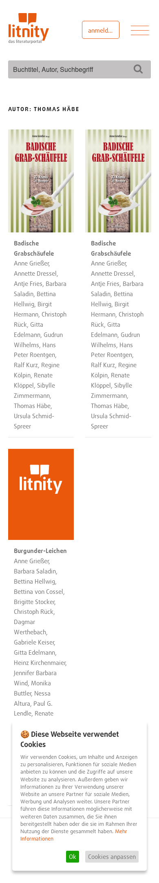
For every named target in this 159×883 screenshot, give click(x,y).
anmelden (101, 30)
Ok (72, 856)
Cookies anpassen (112, 856)
